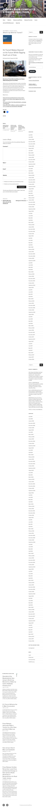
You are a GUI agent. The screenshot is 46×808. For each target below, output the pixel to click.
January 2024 (31, 177)
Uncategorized (31, 648)
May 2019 (31, 294)
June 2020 (31, 265)
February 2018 (31, 327)
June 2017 (31, 345)
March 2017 (31, 352)
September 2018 (32, 312)
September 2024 (32, 164)
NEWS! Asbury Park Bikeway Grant (6, 126)
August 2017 (31, 341)
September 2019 (32, 285)
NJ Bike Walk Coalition (8, 673)
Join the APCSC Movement (8, 22)
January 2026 (31, 139)
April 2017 (31, 350)
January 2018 (31, 330)
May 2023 (31, 193)
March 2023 (31, 195)
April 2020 (31, 269)
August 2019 (31, 287)
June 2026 (31, 137)
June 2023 (31, 191)
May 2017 (30, 348)
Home (4, 20)
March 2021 (31, 247)
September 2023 (32, 186)
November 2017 (32, 334)
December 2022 (32, 202)
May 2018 (31, 321)
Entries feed (31, 657)
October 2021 (31, 233)
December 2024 (32, 159)
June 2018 (31, 318)
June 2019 (31, 292)
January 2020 (31, 276)
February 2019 (31, 301)
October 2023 (31, 184)
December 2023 (32, 179)
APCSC (15, 30)
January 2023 (31, 199)
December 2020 (32, 253)
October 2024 (31, 161)
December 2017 (32, 332)
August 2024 (31, 166)
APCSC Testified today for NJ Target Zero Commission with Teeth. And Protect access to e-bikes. (36, 406)
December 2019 (32, 278)
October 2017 (31, 336)
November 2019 (32, 280)
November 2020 (32, 256)
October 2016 (31, 359)
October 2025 (31, 146)
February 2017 (31, 354)
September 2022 (32, 208)
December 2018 (32, 305)
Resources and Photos (17, 20)
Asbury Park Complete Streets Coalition (19, 10)
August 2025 (31, 148)
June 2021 (31, 240)
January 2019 (31, 303)
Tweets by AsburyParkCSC (34, 80)
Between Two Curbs (28, 20)
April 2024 (31, 170)
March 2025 (31, 152)
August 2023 (31, 188)
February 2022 (31, 224)
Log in (30, 655)
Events (36, 20)
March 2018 (31, 325)
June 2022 (31, 215)
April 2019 (31, 296)
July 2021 (30, 238)
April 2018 (31, 323)
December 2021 (32, 229)
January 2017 (31, 357)
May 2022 (31, 217)
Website (5, 175)
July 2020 (30, 262)
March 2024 (31, 173)
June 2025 (31, 150)
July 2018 (30, 316)
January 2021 (31, 251)
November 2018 (32, 307)
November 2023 (32, 182)
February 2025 (31, 155)
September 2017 (32, 339)
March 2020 (31, 271)
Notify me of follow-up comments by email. (13, 181)
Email (4, 169)
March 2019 (31, 298)
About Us (9, 20)
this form (39, 40)
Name (4, 162)
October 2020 (31, 258)
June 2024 (31, 168)
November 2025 (32, 143)
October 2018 (31, 309)
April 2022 (31, 220)
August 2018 (31, 314)
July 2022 (30, 213)
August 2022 (31, 211)
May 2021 (30, 242)
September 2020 (32, 260)
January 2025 (31, 157)
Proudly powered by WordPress (26, 805)
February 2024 (31, 175)
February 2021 (31, 249)
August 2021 (31, 235)
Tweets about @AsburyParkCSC (35, 87)
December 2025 (32, 141)
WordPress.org (31, 661)
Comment (5, 146)
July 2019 (30, 289)
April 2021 (31, 244)
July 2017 (30, 343)
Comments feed (32, 659)
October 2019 (31, 283)
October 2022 (31, 206)
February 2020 (31, 274)
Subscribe (18, 22)
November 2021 (32, 231)
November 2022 (32, 204)
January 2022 (31, 226)
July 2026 (30, 134)
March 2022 (31, 222)
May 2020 (31, 267)
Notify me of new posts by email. (11, 184)
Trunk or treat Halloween (37, 409)
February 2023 (31, 197)
